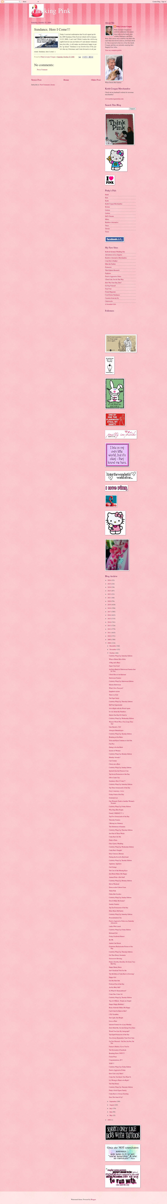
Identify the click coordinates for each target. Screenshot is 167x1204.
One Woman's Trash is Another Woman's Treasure (121, 802)
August (112, 1105)
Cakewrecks (109, 301)
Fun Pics (111, 744)
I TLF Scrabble (113, 1014)
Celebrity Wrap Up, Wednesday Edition (121, 718)
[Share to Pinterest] (92, 57)
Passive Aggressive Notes (113, 276)
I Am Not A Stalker (111, 261)
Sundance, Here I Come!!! (117, 781)
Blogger (93, 1199)
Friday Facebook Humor (117, 936)
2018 (109, 608)
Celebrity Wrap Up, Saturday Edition (120, 656)
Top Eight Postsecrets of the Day (119, 1034)
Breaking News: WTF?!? (117, 1053)
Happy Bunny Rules (115, 967)
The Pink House (114, 1084)
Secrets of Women (114, 751)
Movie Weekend (114, 884)
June (111, 1112)
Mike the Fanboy (110, 264)
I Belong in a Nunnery (116, 823)
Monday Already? (114, 757)
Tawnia (107, 228)
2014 (109, 622)
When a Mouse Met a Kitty (117, 659)
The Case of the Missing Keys (118, 870)
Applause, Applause (115, 864)
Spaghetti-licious (114, 691)
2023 (109, 591)
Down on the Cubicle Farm (117, 887)
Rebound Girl (113, 933)
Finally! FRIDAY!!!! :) (116, 813)
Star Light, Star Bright (116, 1018)
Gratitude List (113, 798)
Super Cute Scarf (114, 666)
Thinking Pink (51, 10)
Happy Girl (112, 977)
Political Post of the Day (116, 984)
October (112, 653)
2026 (109, 580)
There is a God (113, 695)
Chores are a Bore (114, 764)
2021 (109, 598)
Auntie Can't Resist (115, 943)
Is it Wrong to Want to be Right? (119, 1080)
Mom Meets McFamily (116, 911)
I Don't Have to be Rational (117, 674)
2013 (109, 625)
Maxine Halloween (115, 685)
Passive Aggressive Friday (117, 1070)
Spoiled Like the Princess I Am (118, 771)
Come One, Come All (115, 994)
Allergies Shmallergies (116, 730)
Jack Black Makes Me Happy (118, 874)
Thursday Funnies (114, 820)
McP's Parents (109, 216)
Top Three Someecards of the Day (119, 788)
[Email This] (83, 57)
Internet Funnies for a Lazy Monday (120, 1024)
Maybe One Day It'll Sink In (118, 715)
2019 (109, 604)
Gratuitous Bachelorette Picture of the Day (121, 947)
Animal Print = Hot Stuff (117, 877)
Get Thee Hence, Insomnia (117, 955)
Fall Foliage (113, 867)
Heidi (107, 194)
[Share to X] (88, 57)
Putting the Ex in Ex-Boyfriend (118, 857)
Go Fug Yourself (110, 286)
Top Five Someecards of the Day (119, 816)
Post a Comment (42, 69)
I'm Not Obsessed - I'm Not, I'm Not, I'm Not (121, 1042)
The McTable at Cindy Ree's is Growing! (121, 974)
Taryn (107, 225)
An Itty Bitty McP (114, 987)
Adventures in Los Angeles (113, 255)
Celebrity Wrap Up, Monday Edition (120, 754)
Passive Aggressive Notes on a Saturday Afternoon (121, 922)
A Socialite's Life (110, 304)
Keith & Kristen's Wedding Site (115, 252)
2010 (109, 636)
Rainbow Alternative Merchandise (116, 258)
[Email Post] (79, 57)
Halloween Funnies (115, 678)
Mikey (107, 219)
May (111, 1115)
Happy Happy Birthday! (116, 1004)
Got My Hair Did (114, 980)
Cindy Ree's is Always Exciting (118, 1094)
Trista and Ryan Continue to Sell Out (120, 740)
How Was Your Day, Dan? (113, 282)
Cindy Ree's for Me (115, 837)
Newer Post (36, 79)
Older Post (96, 79)
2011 (109, 632)
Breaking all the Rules (116, 737)
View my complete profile (113, 50)
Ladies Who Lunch (115, 926)
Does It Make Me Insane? (117, 901)
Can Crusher (113, 761)
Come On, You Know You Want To (120, 1077)
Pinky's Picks (113, 840)
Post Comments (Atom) (47, 85)
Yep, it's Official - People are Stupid (120, 1001)
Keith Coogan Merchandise (113, 204)
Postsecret (108, 267)
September (113, 1101)
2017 (109, 612)
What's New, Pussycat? (116, 688)
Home (66, 79)
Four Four (108, 289)
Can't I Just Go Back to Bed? (118, 1011)
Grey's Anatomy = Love (116, 791)
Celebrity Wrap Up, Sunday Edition (120, 767)
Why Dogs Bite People (116, 810)
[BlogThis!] (86, 57)
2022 (109, 594)
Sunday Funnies (114, 904)
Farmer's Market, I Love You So (119, 1046)
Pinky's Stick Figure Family (118, 1090)
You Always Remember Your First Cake (121, 1038)
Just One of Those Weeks (117, 833)
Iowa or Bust (113, 1021)
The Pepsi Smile (114, 698)
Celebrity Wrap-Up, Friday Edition (120, 1067)
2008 (109, 643)
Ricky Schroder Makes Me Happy (119, 1007)
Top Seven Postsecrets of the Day (119, 774)
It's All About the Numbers (117, 712)
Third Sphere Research (112, 270)
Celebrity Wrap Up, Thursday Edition (120, 701)
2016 (109, 615)
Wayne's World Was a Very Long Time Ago (121, 723)
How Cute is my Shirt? (116, 1073)
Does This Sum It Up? (116, 1097)
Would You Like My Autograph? (119, 1031)
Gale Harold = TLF (115, 727)
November (113, 649)
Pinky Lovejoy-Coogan (124, 26)
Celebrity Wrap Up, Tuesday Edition (120, 734)
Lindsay (107, 210)
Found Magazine (110, 292)
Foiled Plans (113, 1057)
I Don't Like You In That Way (114, 279)
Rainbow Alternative (111, 222)
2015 (109, 618)
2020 (109, 601)
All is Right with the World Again (119, 708)
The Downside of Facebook (117, 1050)
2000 (109, 1120)
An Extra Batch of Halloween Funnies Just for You (122, 670)
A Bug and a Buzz (114, 662)
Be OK (111, 940)
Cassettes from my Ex (112, 298)
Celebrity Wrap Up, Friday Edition (120, 806)
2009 (109, 639)
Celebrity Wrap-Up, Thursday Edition (121, 1087)
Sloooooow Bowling (115, 958)
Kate (106, 198)
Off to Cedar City (114, 777)
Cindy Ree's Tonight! (115, 850)
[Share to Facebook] (90, 57)
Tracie (107, 232)
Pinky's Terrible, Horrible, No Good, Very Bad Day (122, 963)
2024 (109, 587)
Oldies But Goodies (115, 894)
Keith (107, 201)
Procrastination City (115, 918)
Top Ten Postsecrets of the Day (118, 907)
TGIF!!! (111, 1063)
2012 (109, 629)
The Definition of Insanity (117, 826)
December (113, 646)
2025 (109, 584)
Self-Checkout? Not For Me (118, 970)
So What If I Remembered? (117, 991)
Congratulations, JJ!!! (116, 1060)
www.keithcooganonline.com (114, 99)
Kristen (107, 207)
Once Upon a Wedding (116, 843)
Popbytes (108, 273)
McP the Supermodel (115, 705)
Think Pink (112, 891)
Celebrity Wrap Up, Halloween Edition (121, 681)
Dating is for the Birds (116, 747)
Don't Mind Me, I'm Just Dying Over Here (122, 1028)
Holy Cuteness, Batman (116, 854)
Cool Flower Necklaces (112, 295)
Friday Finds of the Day (116, 794)
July (111, 1108)
